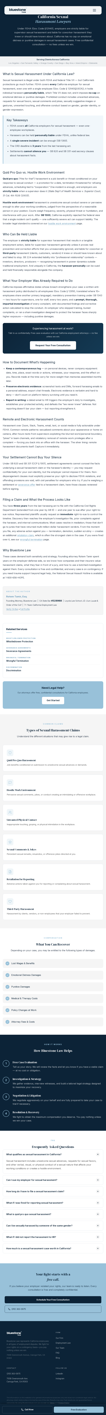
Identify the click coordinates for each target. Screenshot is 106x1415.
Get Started (53, 700)
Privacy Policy (63, 1403)
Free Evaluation (79, 1410)
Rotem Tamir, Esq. (16, 596)
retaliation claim (25, 535)
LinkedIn (59, 1374)
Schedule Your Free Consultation (53, 1300)
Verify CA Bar (12, 609)
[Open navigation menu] (94, 10)
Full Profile (25, 609)
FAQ (57, 1353)
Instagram (60, 1378)
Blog (58, 1358)
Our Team (60, 1348)
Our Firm (59, 1338)
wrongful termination (31, 539)
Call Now (29, 1409)
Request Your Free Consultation (53, 345)
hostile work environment (62, 223)
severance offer (26, 484)
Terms (52, 1403)
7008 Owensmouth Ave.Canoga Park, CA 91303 (17, 1380)
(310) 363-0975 (18, 1309)
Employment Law (63, 1343)
